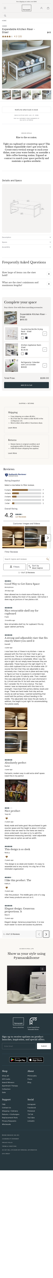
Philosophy (32, 1076)
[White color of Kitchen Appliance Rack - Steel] (22, 353)
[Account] (41, 8)
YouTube (31, 1118)
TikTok (30, 1114)
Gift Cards (6, 1079)
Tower (4, 26)
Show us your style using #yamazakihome (26, 955)
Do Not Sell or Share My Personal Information (19, 1150)
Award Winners (8, 1082)
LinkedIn (31, 1121)
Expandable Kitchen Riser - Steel (33, 315)
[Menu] (4, 8)
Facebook (32, 1108)
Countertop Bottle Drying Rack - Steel (32, 330)
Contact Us (6, 1108)
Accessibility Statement (10, 1139)
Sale (4, 1092)
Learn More (12, 428)
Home (4, 21)
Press (30, 1079)
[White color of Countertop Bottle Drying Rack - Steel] (22, 337)
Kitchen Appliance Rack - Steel (31, 346)
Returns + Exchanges (10, 1114)
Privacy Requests (9, 1121)
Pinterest (31, 1111)
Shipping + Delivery (10, 1111)
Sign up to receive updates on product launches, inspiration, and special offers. (23, 1038)
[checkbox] (45, 334)
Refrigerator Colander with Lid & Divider (30, 363)
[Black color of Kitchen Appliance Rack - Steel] (26, 353)
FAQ (3, 1104)
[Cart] (48, 8)
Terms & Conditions (9, 1146)
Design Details (26, 133)
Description (6, 237)
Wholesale (6, 1124)
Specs (4, 242)
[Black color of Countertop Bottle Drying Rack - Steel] (26, 337)
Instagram (32, 1104)
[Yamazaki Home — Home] (26, 8)
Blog (29, 1082)
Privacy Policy (7, 1142)
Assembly (6, 247)
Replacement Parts (10, 1118)
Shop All (5, 1076)
